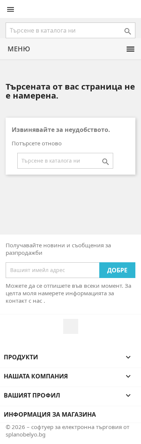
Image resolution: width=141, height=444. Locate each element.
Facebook (70, 326)
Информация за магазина (50, 414)
